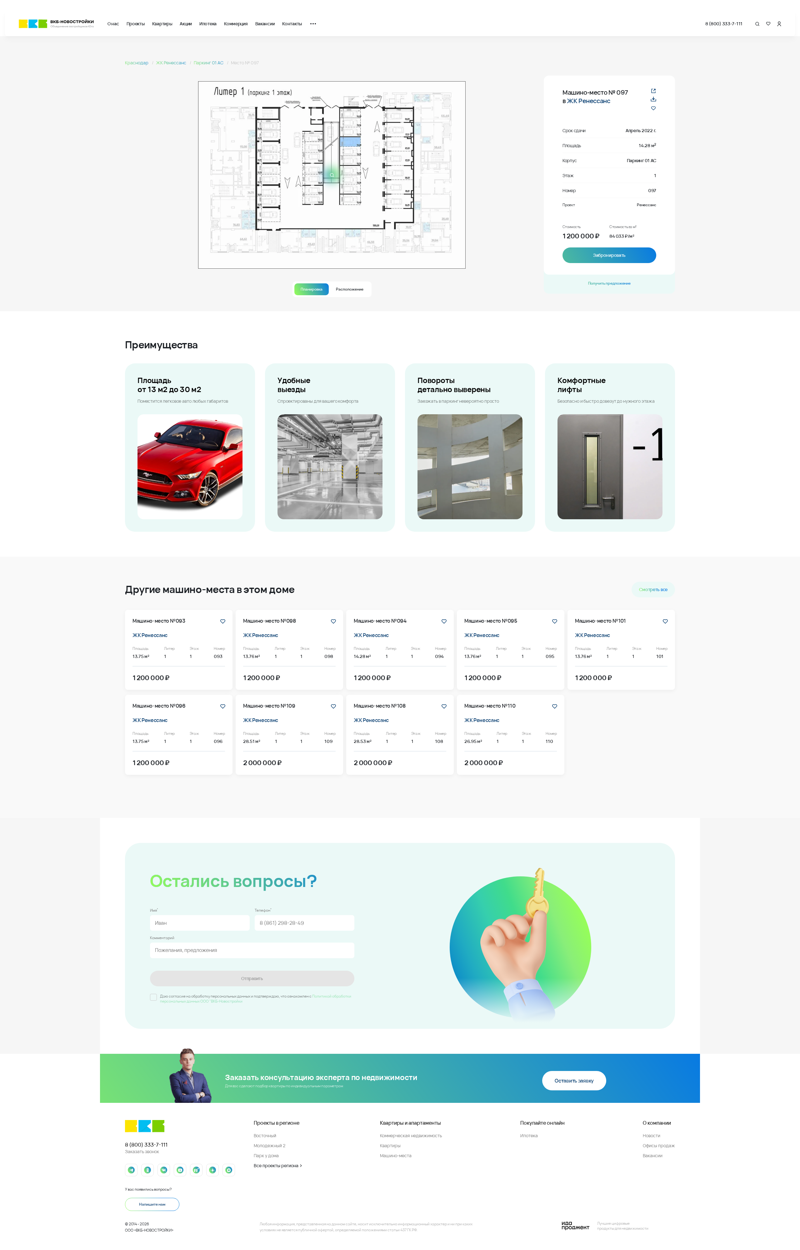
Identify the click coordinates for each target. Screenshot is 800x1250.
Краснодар (137, 63)
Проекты (136, 24)
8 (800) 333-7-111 (723, 24)
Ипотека (208, 24)
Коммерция (236, 24)
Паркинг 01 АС (209, 63)
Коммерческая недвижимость (411, 1135)
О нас (113, 24)
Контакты (292, 24)
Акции (186, 24)
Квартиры (162, 24)
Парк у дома (266, 1155)
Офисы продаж (659, 1145)
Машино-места (396, 1155)
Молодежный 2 (269, 1145)
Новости (651, 1135)
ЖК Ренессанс (171, 63)
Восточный (265, 1135)
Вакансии (265, 24)
